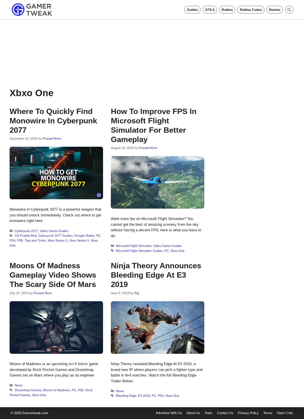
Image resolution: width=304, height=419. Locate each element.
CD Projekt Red (25, 235)
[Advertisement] (152, 51)
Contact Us (225, 413)
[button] (289, 9)
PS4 (12, 240)
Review (274, 10)
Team (209, 413)
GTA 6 (210, 10)
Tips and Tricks (35, 240)
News (18, 385)
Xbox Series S (57, 240)
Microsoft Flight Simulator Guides (139, 250)
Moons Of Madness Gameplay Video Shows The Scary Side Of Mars (53, 275)
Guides (192, 10)
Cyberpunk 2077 (26, 231)
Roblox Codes (251, 10)
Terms (267, 413)
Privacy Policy (248, 413)
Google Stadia (84, 235)
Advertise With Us (169, 413)
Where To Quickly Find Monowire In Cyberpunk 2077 (53, 120)
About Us (193, 413)
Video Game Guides (54, 231)
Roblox (227, 10)
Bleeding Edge (126, 395)
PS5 (20, 240)
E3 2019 (144, 395)
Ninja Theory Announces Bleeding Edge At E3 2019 (156, 275)
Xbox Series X (79, 240)
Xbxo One (177, 250)
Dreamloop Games (28, 390)
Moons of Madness (56, 390)
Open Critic (285, 413)
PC (98, 235)
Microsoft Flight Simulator (134, 246)
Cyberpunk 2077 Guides (55, 235)
